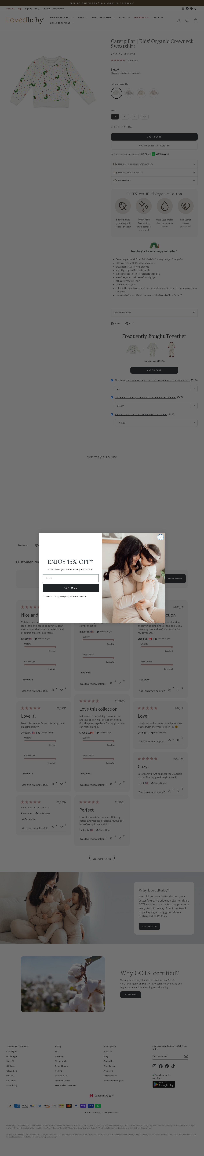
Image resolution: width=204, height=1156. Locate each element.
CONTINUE (70, 587)
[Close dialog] (160, 537)
